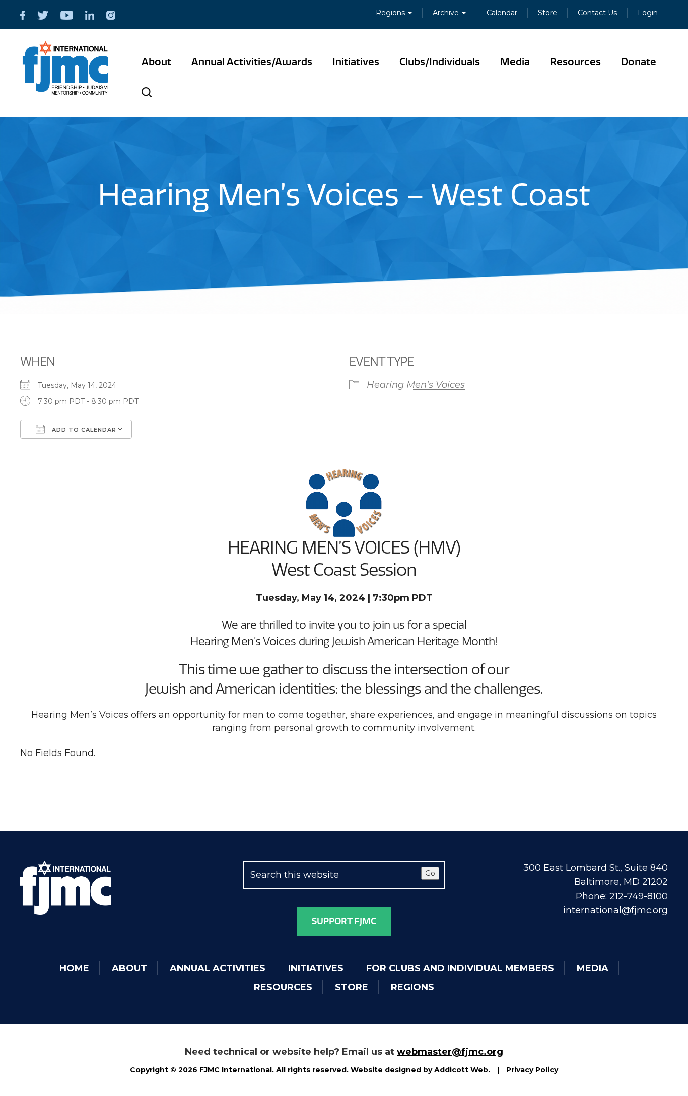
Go (430, 873)
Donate (638, 62)
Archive (447, 12)
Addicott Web (461, 1069)
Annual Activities (217, 968)
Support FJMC (344, 921)
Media (515, 62)
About (156, 62)
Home (74, 968)
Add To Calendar (83, 429)
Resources (575, 62)
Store (547, 12)
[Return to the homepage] (65, 68)
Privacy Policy (532, 1069)
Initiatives (355, 62)
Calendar (502, 12)
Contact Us (597, 12)
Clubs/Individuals (439, 62)
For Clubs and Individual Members (460, 968)
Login (648, 12)
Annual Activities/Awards (251, 62)
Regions (391, 12)
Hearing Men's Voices (416, 384)
